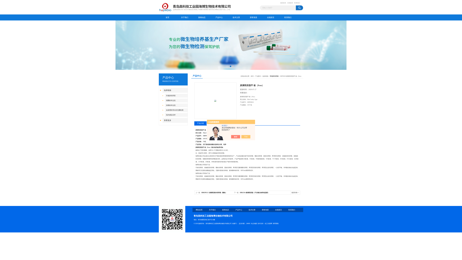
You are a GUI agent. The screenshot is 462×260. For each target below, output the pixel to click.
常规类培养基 (171, 96)
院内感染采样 (171, 115)
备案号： (235, 223)
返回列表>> (295, 192)
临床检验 (167, 90)
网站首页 (199, 210)
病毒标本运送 (171, 105)
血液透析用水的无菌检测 (174, 110)
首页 (167, 17)
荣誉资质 (253, 17)
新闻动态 (201, 17)
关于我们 (184, 17)
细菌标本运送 (171, 100)
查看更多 (167, 120)
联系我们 (297, 3)
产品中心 (219, 17)
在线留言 (290, 3)
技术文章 (236, 17)
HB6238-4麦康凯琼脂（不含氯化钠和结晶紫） (254, 192)
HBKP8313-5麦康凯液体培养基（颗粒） (214, 192)
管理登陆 (276, 223)
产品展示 (258, 76)
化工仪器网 (268, 223)
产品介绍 (200, 123)
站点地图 (254, 223)
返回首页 (283, 3)
